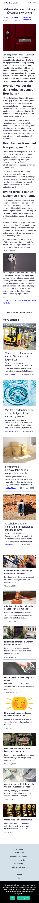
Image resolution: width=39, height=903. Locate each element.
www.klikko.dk (21, 867)
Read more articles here (19, 312)
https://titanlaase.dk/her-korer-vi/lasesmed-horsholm (19, 301)
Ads (19, 878)
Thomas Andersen (12, 431)
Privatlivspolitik (23, 898)
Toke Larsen (10, 545)
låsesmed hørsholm (27, 18)
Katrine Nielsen (11, 488)
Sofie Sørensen (11, 374)
